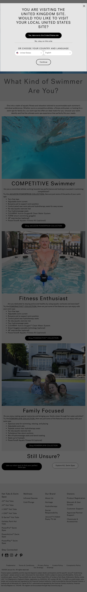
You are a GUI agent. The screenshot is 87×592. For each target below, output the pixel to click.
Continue (43, 62)
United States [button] (25, 53)
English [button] (48, 53)
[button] (43, 41)
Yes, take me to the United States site (43, 35)
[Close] (84, 6)
